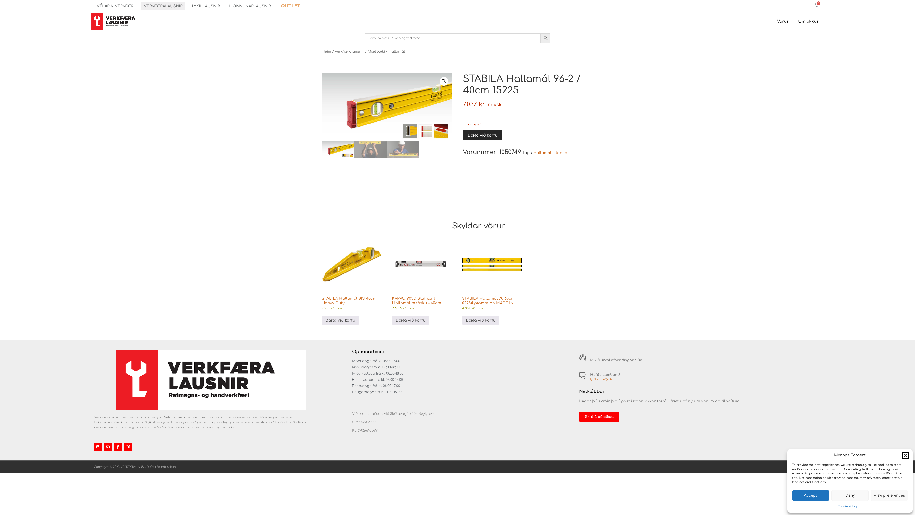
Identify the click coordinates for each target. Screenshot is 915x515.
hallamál (542, 153)
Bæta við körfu (483, 135)
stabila (560, 153)
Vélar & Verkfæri (116, 6)
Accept (810, 496)
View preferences (889, 496)
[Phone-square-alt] (98, 447)
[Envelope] (108, 447)
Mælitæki (376, 51)
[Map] (128, 447)
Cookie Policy (848, 506)
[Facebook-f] (118, 447)
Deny (850, 496)
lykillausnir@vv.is (601, 379)
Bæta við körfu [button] (340, 320)
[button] (905, 455)
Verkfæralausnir (163, 6)
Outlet (290, 6)
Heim (326, 51)
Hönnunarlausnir (250, 6)
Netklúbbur (592, 391)
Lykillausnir (206, 6)
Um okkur (808, 21)
